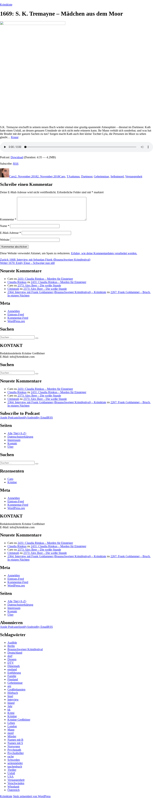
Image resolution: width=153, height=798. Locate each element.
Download (17, 157)
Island (11, 702)
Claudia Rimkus (16, 282)
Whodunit (13, 786)
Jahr (9, 706)
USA (10, 776)
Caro (12, 176)
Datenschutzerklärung (20, 436)
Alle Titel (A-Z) (16, 433)
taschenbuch (14, 766)
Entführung (14, 672)
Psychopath (14, 749)
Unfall (11, 773)
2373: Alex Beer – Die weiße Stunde (39, 285)
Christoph (13, 288)
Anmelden (13, 311)
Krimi (10, 712)
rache (10, 756)
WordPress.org (16, 321)
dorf (9, 656)
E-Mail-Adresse (10, 232)
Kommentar (8, 219)
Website (4, 239)
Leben (11, 723)
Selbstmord (117, 176)
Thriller (11, 769)
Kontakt (12, 443)
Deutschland (14, 652)
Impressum (13, 440)
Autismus (74, 176)
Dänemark (13, 666)
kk (8, 709)
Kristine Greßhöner (18, 719)
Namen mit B (15, 739)
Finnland (12, 679)
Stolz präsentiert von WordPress (32, 796)
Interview (13, 699)
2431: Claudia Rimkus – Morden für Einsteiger (45, 278)
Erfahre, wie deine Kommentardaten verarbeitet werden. (104, 253)
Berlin (11, 646)
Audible (12, 642)
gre (9, 686)
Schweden (13, 759)
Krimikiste (6, 4)
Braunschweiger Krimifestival (25, 649)
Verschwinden (15, 783)
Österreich (13, 789)
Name (4, 225)
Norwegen (13, 746)
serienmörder (15, 763)
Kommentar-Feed (17, 317)
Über (10, 446)
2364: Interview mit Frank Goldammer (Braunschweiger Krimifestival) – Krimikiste (56, 292)
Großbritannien (16, 689)
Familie (11, 676)
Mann (10, 729)
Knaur (14, 137)
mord (10, 733)
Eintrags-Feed (15, 314)
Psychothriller (15, 753)
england (12, 669)
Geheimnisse (101, 176)
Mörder (11, 736)
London (12, 726)
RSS (15, 163)
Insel (10, 696)
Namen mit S (15, 743)
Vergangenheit (133, 176)
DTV (10, 662)
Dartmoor (86, 176)
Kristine (12, 482)
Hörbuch (12, 692)
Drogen (11, 659)
